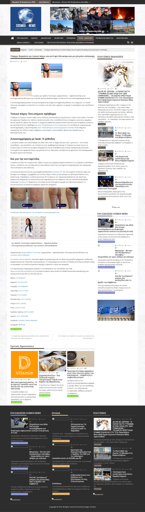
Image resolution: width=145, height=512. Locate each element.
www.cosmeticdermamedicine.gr (22, 271)
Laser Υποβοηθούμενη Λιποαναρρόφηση (52, 125)
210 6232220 (22, 282)
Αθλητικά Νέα (122, 38)
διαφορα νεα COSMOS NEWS (61, 441)
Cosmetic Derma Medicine (20, 255)
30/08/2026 (120, 220)
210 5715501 (24, 291)
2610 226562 (21, 303)
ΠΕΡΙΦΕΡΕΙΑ (71, 38)
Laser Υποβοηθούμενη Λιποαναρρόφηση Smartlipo (55, 127)
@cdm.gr (22, 325)
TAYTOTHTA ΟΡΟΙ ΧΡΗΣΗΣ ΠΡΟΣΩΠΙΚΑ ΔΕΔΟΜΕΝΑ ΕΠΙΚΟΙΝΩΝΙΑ (70, 43)
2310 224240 (26, 299)
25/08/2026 (44, 373)
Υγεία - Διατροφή (16, 329)
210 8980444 (23, 286)
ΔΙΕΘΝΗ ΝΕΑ (58, 38)
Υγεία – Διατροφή (85, 38)
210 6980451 (21, 278)
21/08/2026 (72, 368)
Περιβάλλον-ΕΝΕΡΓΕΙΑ (104, 38)
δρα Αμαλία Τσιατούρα (31, 252)
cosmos (24, 61)
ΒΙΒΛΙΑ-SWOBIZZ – (24, 43)
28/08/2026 (75, 445)
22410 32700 (20, 308)
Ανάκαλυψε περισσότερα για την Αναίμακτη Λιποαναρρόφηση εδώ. (35, 212)
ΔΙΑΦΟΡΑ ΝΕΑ (46, 38)
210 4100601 (22, 295)
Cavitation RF (57, 172)
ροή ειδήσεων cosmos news (106, 241)
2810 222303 (29, 312)
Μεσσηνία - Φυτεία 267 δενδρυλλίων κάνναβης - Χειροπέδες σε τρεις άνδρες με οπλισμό (86, 2)
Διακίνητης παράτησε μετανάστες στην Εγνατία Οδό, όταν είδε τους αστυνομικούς (30, 337)
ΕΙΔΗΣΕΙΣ (34, 38)
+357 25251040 (22, 316)
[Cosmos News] (12, 38)
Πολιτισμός (39, 43)
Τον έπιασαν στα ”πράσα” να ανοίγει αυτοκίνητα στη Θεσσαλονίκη (76, 337)
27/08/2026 (15, 379)
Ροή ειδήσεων (22, 38)
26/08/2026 (120, 128)
